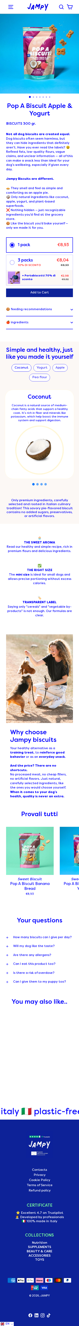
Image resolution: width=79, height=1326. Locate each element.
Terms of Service (39, 1185)
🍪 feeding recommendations (29, 309)
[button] (39, 245)
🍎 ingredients (17, 322)
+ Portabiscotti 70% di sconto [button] (39, 278)
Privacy (40, 1175)
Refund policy (40, 1190)
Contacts (39, 1170)
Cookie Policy (39, 1180)
